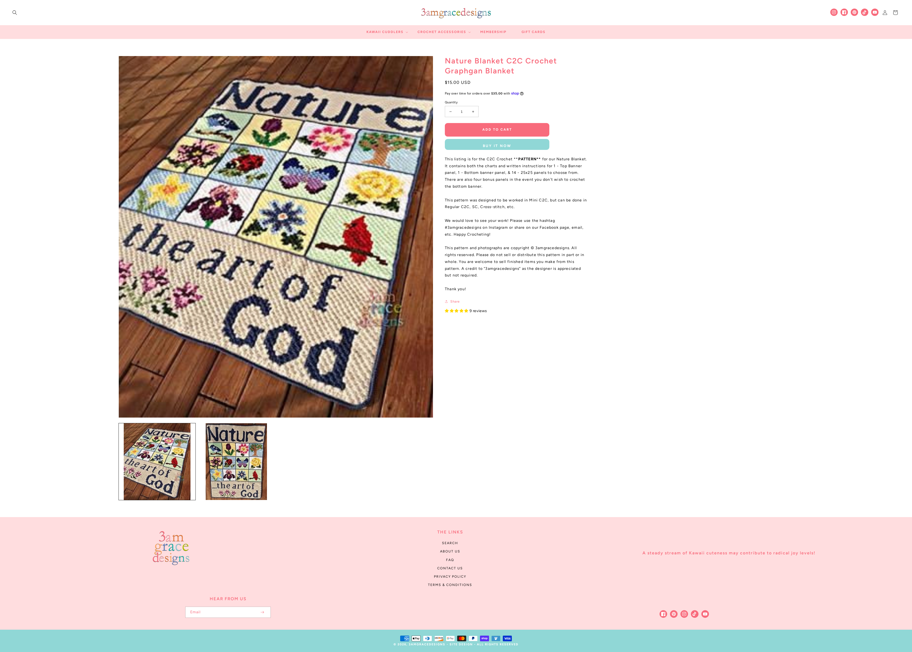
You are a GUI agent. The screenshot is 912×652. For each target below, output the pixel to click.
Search (450, 543)
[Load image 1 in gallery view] (157, 461)
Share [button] (455, 302)
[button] (15, 12)
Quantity (451, 102)
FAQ (450, 560)
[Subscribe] (262, 612)
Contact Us (450, 568)
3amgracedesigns (427, 644)
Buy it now (497, 146)
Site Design (461, 644)
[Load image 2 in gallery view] (236, 461)
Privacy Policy (450, 577)
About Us (450, 551)
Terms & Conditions (450, 585)
